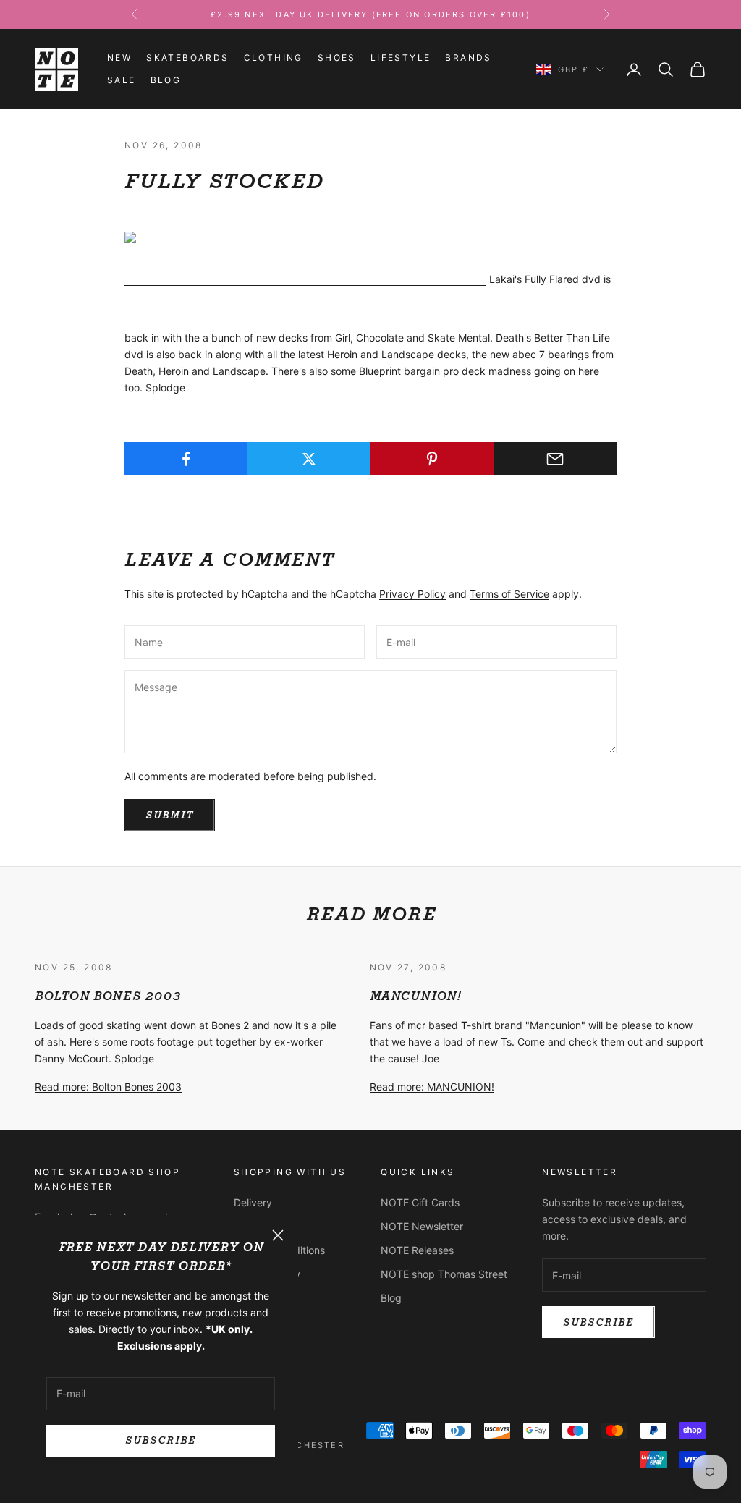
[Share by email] (555, 459)
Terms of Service (509, 594)
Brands (468, 57)
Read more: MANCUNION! (432, 1086)
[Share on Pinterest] (432, 459)
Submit (169, 815)
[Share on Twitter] (308, 459)
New (119, 57)
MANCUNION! (415, 996)
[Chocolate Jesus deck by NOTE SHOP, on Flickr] (305, 280)
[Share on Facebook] (185, 459)
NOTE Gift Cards (420, 1202)
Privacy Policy (412, 594)
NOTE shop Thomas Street (444, 1274)
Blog (166, 80)
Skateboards (187, 57)
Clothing (273, 57)
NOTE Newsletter (422, 1226)
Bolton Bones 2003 (108, 996)
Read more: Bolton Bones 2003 (108, 1086)
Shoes (337, 57)
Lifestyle (400, 57)
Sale (121, 80)
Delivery (253, 1202)
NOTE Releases (417, 1250)
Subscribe (160, 1440)
